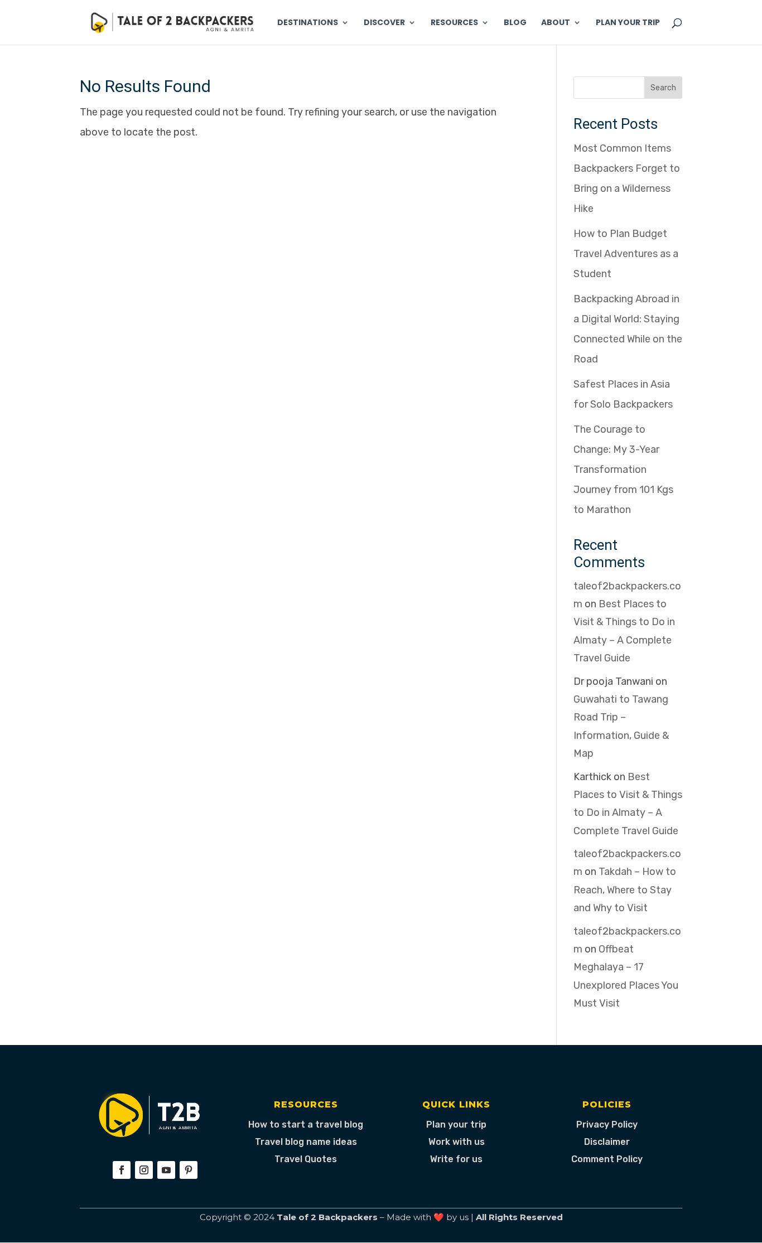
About (555, 23)
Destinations (307, 23)
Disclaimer (607, 1141)
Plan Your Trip (628, 23)
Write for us (456, 1159)
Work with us (456, 1141)
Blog (515, 23)
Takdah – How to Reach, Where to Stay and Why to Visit (624, 889)
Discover (384, 23)
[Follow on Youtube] (166, 1170)
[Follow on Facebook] (122, 1170)
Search (663, 88)
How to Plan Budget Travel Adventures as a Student (625, 254)
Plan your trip (456, 1124)
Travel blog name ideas (306, 1141)
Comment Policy (607, 1159)
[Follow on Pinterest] (188, 1170)
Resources (454, 23)
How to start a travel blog (305, 1124)
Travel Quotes (305, 1159)
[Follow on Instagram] (144, 1170)
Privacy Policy (607, 1124)
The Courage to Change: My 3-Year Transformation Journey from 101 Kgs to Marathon (623, 469)
